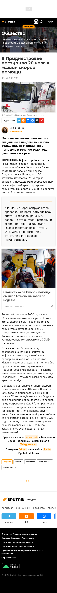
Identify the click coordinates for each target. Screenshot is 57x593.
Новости (18, 461)
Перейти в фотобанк (35, 115)
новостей (32, 437)
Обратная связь (9, 557)
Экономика (23, 508)
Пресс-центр (28, 538)
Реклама (6, 538)
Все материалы (16, 131)
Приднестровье (44, 461)
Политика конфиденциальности (17, 542)
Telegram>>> (28, 444)
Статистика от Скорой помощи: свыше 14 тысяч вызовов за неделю (27, 296)
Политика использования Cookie (18, 546)
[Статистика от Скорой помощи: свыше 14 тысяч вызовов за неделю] (28, 268)
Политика (7, 508)
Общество (7, 461)
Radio (47, 449)
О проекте (7, 534)
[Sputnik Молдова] (9, 23)
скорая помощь (9, 467)
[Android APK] (10, 566)
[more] (52, 306)
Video (22, 449)
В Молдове (30, 461)
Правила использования (25, 534)
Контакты (15, 538)
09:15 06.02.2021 (10, 78)
